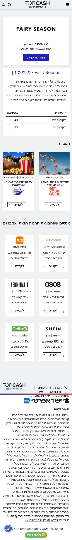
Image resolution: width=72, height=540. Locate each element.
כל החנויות (60, 387)
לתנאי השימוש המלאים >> (42, 520)
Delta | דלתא (19, 335)
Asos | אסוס (53, 291)
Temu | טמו (19, 247)
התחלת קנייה (36, 57)
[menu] (67, 4)
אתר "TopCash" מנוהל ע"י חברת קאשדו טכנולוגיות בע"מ (36, 528)
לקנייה (54, 204)
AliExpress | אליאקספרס (50, 247)
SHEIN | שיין (53, 335)
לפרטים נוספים (53, 258)
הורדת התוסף (58, 392)
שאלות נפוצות (40, 396)
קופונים (42, 387)
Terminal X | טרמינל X (19, 291)
